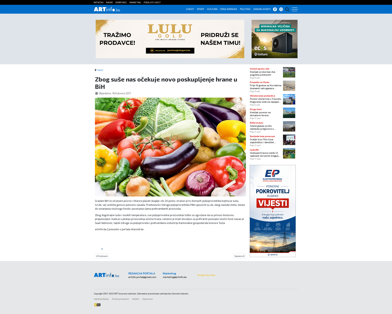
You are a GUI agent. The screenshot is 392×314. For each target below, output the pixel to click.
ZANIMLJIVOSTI (262, 9)
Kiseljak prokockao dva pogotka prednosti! (262, 73)
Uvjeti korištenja (101, 299)
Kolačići (135, 299)
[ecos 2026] (275, 38)
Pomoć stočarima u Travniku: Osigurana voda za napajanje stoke (265, 100)
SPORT (200, 9)
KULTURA (212, 9)
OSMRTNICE (121, 2)
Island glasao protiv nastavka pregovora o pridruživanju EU (262, 127)
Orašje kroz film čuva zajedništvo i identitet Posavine (262, 141)
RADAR (109, 2)
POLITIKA (245, 9)
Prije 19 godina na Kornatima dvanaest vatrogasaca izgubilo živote (265, 87)
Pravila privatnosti (120, 299)
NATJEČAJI (98, 2)
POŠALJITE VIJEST (152, 2)
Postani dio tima (206, 274)
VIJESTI (190, 9)
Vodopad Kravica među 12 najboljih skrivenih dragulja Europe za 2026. (265, 154)
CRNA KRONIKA (228, 9)
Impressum (148, 299)
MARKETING (135, 2)
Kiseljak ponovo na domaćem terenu (260, 114)
